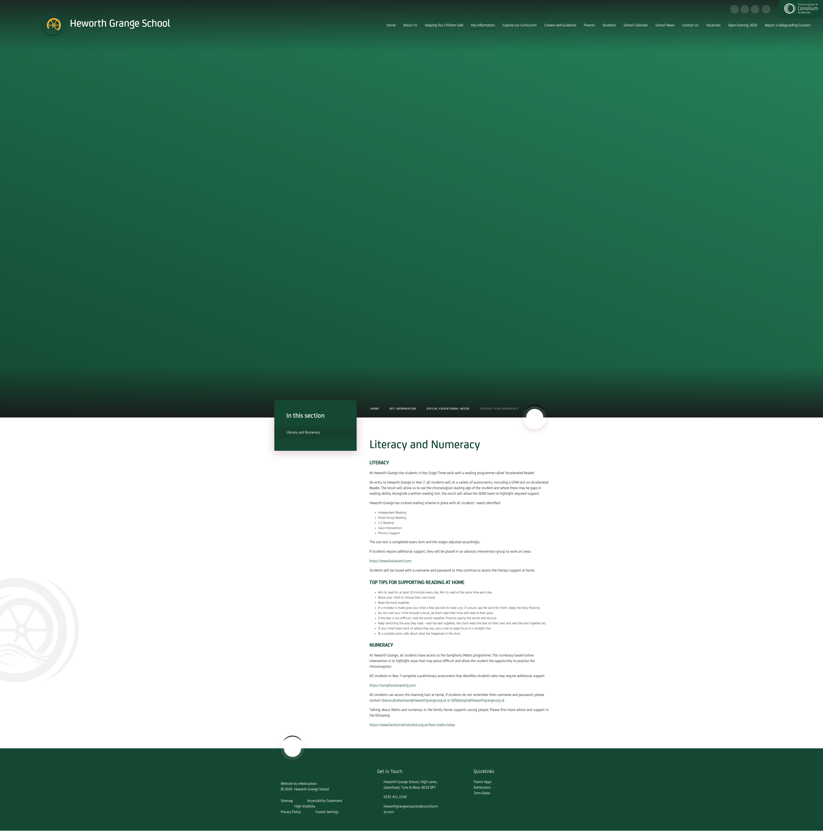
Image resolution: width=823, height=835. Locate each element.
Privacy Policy (291, 812)
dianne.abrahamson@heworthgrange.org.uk (413, 701)
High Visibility (304, 807)
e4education (307, 784)
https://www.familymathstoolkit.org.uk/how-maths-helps (412, 725)
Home (375, 408)
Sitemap (287, 801)
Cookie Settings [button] (327, 812)
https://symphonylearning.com (392, 686)
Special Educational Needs (448, 408)
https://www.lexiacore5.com (390, 561)
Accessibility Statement (324, 801)
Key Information (403, 408)
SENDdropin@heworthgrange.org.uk (478, 701)
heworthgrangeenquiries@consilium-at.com (411, 809)
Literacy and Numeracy (499, 408)
